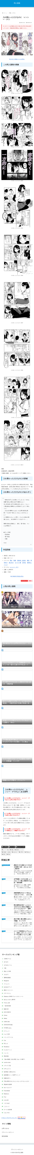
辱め (11, 560)
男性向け (28, 852)
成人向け (11, 562)
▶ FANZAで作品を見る (17, 576)
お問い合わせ (5, 1128)
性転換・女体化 (21, 560)
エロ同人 (5, 846)
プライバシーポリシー (8, 1132)
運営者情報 (5, 1136)
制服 (15, 560)
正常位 (24, 562)
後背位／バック (19, 849)
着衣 (28, 560)
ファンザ (12, 846)
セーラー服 (18, 562)
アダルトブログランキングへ (9, 1117)
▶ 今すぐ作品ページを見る (17, 59)
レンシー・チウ (14, 567)
